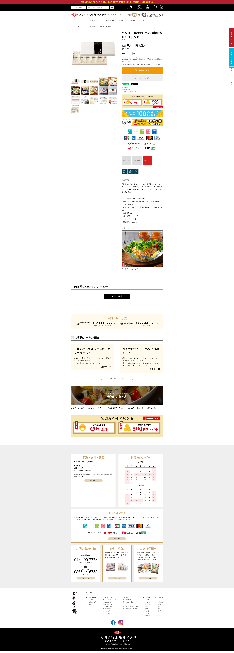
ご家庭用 (120, 20)
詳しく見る (93, 480)
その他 (147, 613)
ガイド (161, 8)
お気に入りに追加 (143, 78)
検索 (112, 7)
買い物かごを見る (128, 602)
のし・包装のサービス (109, 599)
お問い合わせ (107, 613)
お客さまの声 (92, 602)
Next (114, 53)
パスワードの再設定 (140, 59)
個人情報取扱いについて (130, 608)
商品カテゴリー (94, 20)
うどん (147, 599)
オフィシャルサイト (130, 8)
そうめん (148, 602)
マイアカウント (147, 8)
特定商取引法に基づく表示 (130, 606)
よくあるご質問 (107, 606)
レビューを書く (117, 296)
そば (146, 606)
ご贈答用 (131, 20)
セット (147, 611)
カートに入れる (144, 70)
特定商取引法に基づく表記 (128, 89)
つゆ (146, 608)
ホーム (73, 26)
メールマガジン (107, 611)
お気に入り (139, 8)
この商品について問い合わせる (129, 91)
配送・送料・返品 (108, 604)
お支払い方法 (107, 602)
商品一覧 (141, 20)
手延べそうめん (81, 26)
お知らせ (91, 604)
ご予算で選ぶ (108, 20)
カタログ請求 (107, 608)
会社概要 (91, 599)
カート (155, 8)
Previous (74, 53)
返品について (125, 87)
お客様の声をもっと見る (117, 378)
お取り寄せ (148, 578)
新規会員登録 (157, 59)
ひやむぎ (148, 604)
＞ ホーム (89, 592)
